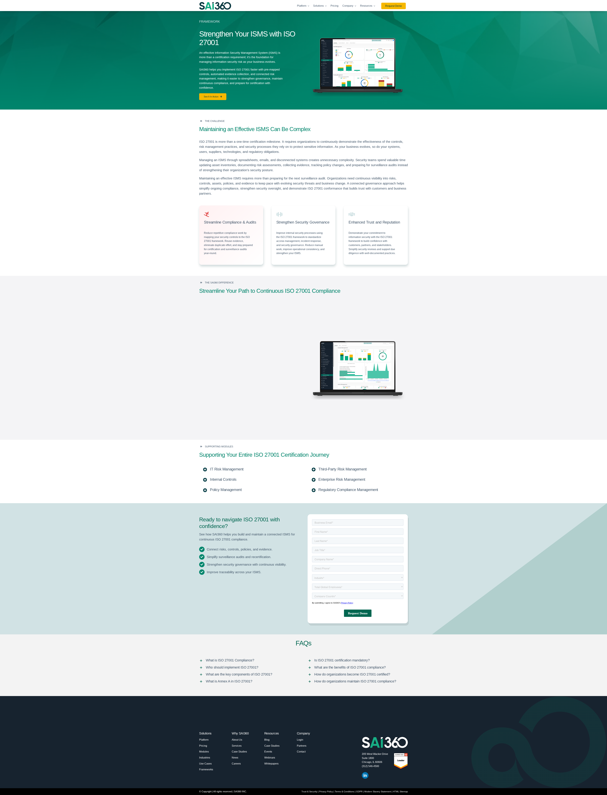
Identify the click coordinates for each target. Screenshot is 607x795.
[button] (249, 469)
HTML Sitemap (400, 791)
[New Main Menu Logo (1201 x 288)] (215, 3)
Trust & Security (309, 791)
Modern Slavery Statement (377, 791)
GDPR (359, 791)
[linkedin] (365, 775)
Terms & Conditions (344, 791)
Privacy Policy (326, 791)
